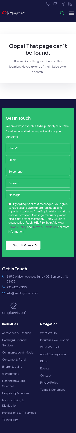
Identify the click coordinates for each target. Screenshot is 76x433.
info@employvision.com (22, 293)
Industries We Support (54, 340)
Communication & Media (18, 352)
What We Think (50, 347)
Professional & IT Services (19, 412)
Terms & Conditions (52, 389)
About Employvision (53, 354)
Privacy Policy (49, 382)
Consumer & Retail (14, 359)
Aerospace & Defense (16, 333)
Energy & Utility (12, 366)
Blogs (44, 361)
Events (44, 368)
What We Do (48, 333)
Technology (10, 419)
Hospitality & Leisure (15, 393)
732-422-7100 (17, 287)
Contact (45, 375)
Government (10, 373)
